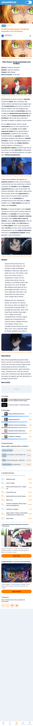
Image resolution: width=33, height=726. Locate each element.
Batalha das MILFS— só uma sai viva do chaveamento (16, 561)
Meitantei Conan (10, 479)
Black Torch (9, 500)
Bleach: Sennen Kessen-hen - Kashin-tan (16, 414)
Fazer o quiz (16, 556)
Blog (3, 25)
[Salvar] (30, 36)
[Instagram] (8, 605)
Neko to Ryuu (9, 518)
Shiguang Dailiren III (14, 419)
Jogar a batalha (16, 591)
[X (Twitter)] (3, 605)
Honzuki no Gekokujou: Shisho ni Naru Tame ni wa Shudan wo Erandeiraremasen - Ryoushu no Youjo (16, 504)
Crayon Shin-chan (11, 492)
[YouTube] (17, 605)
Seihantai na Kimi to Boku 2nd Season (16, 431)
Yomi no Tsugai (10, 483)
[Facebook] (12, 605)
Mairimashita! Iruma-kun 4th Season (16, 496)
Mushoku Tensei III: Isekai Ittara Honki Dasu (17, 425)
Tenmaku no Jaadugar (14, 436)
